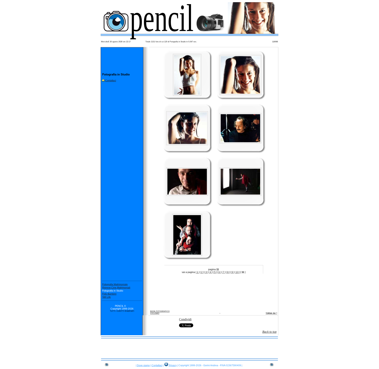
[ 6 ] (219, 272)
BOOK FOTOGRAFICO (160, 311)
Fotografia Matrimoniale (115, 284)
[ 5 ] (215, 272)
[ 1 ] (197, 272)
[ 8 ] (228, 272)
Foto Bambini (109, 294)
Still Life (106, 297)
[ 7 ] (223, 272)
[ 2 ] (202, 272)
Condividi (185, 319)
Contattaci (110, 80)
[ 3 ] (206, 272)
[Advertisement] (189, 348)
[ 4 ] (210, 272)
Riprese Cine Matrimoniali (116, 287)
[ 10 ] (237, 272)
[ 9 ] (232, 272)
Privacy (173, 365)
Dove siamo (143, 365)
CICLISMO (154, 313)
